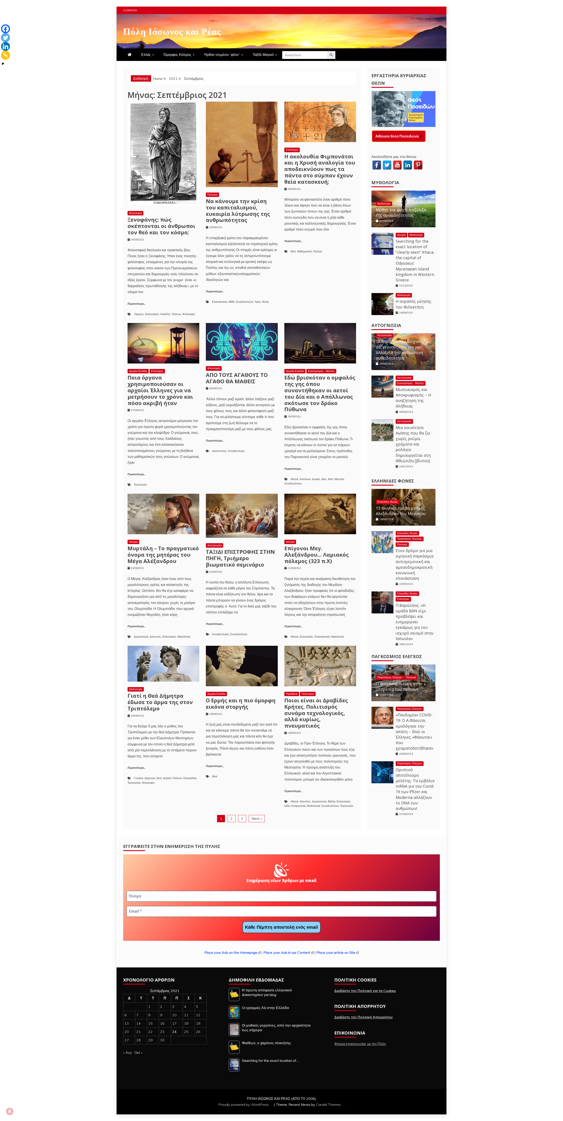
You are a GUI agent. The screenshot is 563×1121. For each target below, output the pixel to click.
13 (126, 1023)
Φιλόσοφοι (188, 314)
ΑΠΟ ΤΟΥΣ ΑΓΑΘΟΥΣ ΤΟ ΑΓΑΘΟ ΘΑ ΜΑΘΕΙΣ (237, 378)
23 (162, 1031)
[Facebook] (5, 28)
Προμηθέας (190, 778)
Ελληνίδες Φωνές (392, 481)
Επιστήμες (292, 149)
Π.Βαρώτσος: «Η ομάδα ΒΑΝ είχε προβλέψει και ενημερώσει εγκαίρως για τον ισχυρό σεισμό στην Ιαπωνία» (414, 622)
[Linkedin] (5, 46)
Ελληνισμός (152, 314)
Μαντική (339, 479)
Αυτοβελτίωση (236, 451)
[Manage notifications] (9, 1111)
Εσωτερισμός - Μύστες (321, 371)
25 (186, 1031)
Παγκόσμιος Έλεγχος (409, 538)
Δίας (324, 479)
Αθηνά (294, 479)
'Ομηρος (139, 314)
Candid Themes (328, 1104)
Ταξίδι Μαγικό (263, 54)
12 (198, 1015)
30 (162, 1040)
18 (186, 1023)
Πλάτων (176, 314)
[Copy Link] (5, 55)
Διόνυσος (155, 636)
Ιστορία (133, 541)
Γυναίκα (138, 778)
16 (162, 1023)
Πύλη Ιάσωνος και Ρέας (172, 30)
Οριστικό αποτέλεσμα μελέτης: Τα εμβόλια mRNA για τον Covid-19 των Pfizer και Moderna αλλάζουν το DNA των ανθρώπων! (415, 789)
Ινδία (287, 805)
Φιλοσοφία (135, 213)
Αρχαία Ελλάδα (138, 371)
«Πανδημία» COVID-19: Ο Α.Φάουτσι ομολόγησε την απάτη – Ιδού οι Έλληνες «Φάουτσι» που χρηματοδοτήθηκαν (414, 731)
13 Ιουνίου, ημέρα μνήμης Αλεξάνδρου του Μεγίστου (401, 510)
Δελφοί (316, 479)
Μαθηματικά (304, 251)
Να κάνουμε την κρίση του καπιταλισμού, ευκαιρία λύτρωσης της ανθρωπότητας (238, 210)
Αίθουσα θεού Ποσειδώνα (397, 136)
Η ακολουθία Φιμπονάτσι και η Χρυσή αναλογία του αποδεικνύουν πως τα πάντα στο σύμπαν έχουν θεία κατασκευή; (319, 169)
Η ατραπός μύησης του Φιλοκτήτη (413, 304)
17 (174, 1023)
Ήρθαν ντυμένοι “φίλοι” (222, 54)
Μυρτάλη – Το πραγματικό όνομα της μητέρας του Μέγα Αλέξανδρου (163, 555)
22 (150, 1031)
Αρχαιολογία (141, 636)
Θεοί (293, 251)
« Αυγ (127, 1052)
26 (198, 1031)
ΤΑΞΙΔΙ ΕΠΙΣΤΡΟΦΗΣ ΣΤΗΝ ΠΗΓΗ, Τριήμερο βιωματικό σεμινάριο (240, 558)
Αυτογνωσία (214, 545)
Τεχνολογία (140, 484)
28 (138, 1040)
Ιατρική (167, 778)
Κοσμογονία (298, 805)
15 (150, 1023)
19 (198, 1023)
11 (186, 1015)
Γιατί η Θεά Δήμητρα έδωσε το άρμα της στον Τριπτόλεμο (160, 702)
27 (126, 1040)
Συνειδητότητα (244, 301)
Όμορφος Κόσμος (177, 54)
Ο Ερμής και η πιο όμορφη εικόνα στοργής (241, 703)
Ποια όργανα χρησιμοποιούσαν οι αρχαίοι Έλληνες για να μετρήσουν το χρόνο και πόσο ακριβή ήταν (160, 390)
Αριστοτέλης (219, 451)
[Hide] (3, 64)
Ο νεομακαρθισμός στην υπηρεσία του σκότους (399, 686)
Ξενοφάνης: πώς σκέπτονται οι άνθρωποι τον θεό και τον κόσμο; (161, 226)
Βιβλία (331, 801)
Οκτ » (138, 1052)
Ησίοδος (165, 314)
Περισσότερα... (137, 304)
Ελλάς (146, 54)
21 (138, 1031)
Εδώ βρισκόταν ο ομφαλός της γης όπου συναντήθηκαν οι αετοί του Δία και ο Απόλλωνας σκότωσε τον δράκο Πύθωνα (319, 393)
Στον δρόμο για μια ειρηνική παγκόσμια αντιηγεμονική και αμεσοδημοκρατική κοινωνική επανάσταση (414, 564)
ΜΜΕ (231, 301)
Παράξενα (292, 693)
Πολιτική (212, 194)
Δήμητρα (149, 778)
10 (174, 1015)
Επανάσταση (219, 301)
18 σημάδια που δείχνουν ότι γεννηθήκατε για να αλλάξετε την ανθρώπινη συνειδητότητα (400, 350)
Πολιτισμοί (308, 693)
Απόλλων (305, 479)
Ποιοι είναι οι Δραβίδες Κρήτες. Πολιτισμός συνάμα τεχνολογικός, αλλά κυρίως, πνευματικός (316, 713)
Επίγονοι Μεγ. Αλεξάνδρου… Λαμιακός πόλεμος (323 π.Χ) (316, 555)
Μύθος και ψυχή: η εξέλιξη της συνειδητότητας (401, 212)
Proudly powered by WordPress (244, 1104)
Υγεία (257, 301)
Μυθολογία (135, 689)
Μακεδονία (183, 636)
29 (150, 1040)
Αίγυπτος (305, 801)
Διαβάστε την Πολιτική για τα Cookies (365, 991)
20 (126, 1031)
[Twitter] (5, 37)
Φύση (265, 301)
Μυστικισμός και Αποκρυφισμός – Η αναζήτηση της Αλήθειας (413, 398)
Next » (257, 818)
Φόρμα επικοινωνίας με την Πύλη (360, 1044)
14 (138, 1023)
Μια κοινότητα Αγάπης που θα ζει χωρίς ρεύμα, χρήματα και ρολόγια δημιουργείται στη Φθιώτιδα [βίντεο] (413, 444)
